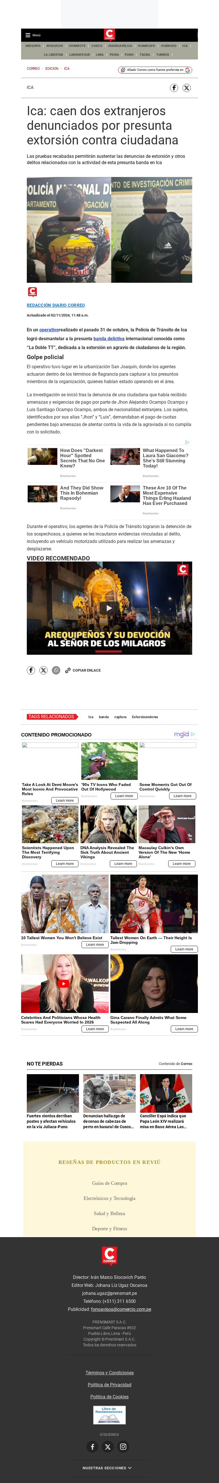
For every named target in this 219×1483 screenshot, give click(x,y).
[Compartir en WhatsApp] (56, 670)
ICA (185, 46)
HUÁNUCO (169, 46)
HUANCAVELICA (120, 46)
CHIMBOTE (77, 46)
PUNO (129, 55)
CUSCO (97, 46)
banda (104, 717)
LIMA (100, 55)
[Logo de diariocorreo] (109, 35)
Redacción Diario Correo (56, 305)
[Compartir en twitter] (186, 88)
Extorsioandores (145, 717)
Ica (30, 87)
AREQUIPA (32, 46)
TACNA (145, 55)
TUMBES (162, 55)
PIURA (114, 55)
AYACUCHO (54, 46)
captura (120, 717)
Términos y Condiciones (110, 1372)
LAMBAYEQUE (79, 55)
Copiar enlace (87, 670)
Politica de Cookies (109, 1397)
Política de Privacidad (109, 1385)
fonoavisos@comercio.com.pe (121, 1309)
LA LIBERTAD (53, 55)
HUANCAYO (146, 46)
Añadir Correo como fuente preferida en (155, 70)
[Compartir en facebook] (174, 88)
